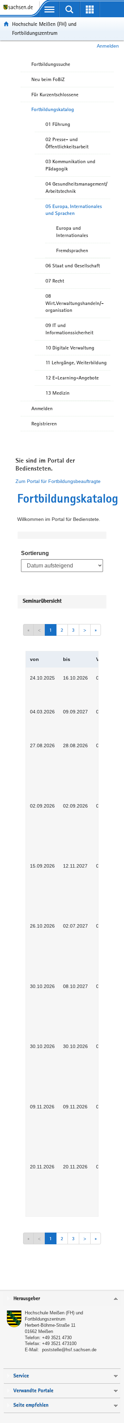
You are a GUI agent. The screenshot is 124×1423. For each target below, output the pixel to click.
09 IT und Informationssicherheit (69, 329)
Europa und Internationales (72, 231)
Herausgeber (26, 1298)
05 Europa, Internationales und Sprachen (73, 210)
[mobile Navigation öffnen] (49, 9)
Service (21, 1375)
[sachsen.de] (19, 10)
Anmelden (108, 46)
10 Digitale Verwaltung (69, 348)
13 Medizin (57, 393)
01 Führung (57, 124)
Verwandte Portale (33, 1390)
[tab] (62, 1299)
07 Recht (54, 281)
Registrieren (44, 424)
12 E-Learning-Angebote (72, 378)
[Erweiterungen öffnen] (90, 9)
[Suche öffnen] (70, 9)
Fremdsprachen (72, 250)
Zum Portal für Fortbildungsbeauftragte (58, 481)
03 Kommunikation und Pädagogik (70, 165)
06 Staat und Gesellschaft (72, 266)
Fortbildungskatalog (52, 109)
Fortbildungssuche (50, 64)
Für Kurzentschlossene (55, 94)
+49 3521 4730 (57, 1337)
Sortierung (35, 553)
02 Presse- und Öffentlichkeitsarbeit (67, 143)
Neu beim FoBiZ (48, 79)
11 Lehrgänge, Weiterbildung (76, 362)
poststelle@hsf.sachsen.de (69, 1349)
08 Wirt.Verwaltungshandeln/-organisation (74, 303)
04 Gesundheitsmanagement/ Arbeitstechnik (76, 187)
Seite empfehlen (31, 1405)
